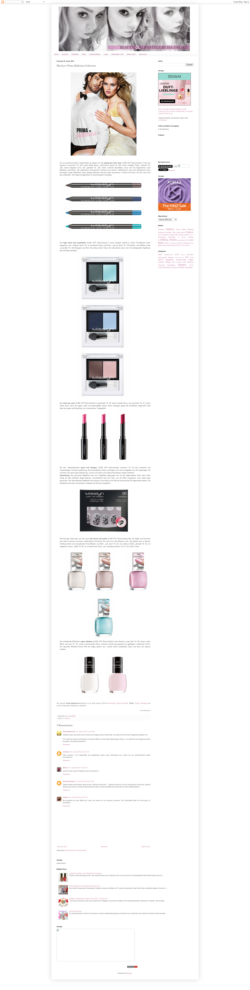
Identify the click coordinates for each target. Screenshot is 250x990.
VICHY (178, 245)
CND (174, 232)
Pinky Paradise (177, 262)
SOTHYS (180, 243)
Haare (170, 257)
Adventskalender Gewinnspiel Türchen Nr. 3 (84, 886)
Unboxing (161, 267)
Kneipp (190, 237)
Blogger (129, 973)
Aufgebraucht (168, 254)
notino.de (175, 267)
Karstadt (111, 703)
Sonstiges (171, 265)
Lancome (181, 240)
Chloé (160, 235)
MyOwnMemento (69, 732)
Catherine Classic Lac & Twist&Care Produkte (85, 873)
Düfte (84, 54)
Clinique (172, 235)
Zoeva (187, 245)
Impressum (143, 54)
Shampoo (161, 265)
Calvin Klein (180, 232)
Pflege (168, 262)
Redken (174, 243)
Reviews (65, 54)
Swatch (182, 264)
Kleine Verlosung (75, 911)
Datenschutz (131, 54)
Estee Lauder (184, 235)
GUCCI (191, 235)
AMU (160, 254)
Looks (106, 54)
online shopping (185, 267)
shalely (65, 797)
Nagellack (170, 260)
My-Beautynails (68, 781)
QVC (184, 262)
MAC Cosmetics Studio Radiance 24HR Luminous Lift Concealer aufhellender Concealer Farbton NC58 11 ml (175, 111)
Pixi (170, 243)
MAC (161, 242)
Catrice (189, 232)
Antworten (66, 745)
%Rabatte (75, 54)
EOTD (177, 255)
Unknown (66, 752)
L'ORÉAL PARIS (167, 239)
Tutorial (191, 265)
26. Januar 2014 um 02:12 (78, 797)
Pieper (137, 703)
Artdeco (170, 229)
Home (56, 54)
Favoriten (190, 255)
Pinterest (172, 170)
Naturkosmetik (181, 260)
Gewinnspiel (162, 257)
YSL (182, 245)
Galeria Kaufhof (122, 703)
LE (63, 718)
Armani (161, 229)
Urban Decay (171, 245)
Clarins (165, 235)
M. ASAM (189, 240)
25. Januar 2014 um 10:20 (80, 752)
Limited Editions (94, 54)
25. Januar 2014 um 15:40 (78, 768)
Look (191, 257)
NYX (166, 243)
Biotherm (161, 232)
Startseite (104, 847)
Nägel (191, 260)
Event (183, 254)
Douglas (144, 703)
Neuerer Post (62, 847)
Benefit (190, 229)
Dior (177, 235)
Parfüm (161, 262)
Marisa (65, 768)
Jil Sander (182, 237)
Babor (184, 229)
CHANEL (168, 232)
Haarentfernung (179, 257)
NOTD (160, 260)
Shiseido (187, 243)
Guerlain (171, 237)
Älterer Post (146, 847)
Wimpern (168, 267)
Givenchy (162, 237)
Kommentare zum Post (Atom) (75, 850)
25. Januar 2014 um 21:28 (84, 781)
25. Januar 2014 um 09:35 (85, 732)
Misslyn (67, 718)
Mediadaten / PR (117, 54)
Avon (178, 229)
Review (190, 262)
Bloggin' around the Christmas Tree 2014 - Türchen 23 (88, 899)
